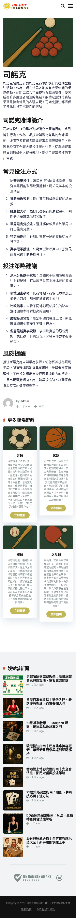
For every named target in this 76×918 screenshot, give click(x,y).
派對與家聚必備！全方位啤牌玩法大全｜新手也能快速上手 (49, 840)
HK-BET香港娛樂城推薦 (57, 903)
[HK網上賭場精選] (16, 5)
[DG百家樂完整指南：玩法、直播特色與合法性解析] (13, 832)
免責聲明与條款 (45, 909)
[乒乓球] (56, 548)
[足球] (20, 449)
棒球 (20, 555)
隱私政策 (26, 909)
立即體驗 (20, 515)
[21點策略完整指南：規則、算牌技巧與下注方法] (13, 809)
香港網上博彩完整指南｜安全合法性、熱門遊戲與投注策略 (49, 771)
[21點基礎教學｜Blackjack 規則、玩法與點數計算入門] (13, 740)
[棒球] (20, 548)
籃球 (56, 456)
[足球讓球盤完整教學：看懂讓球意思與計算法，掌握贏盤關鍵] (13, 694)
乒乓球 (56, 555)
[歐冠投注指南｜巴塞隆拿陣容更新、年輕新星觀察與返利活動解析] (13, 763)
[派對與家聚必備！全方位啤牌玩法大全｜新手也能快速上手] (13, 856)
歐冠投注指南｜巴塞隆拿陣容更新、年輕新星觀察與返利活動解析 (49, 750)
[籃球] (56, 449)
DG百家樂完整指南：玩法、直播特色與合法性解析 (49, 817)
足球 (20, 456)
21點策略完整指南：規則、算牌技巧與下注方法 (49, 794)
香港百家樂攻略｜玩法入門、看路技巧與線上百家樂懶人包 (49, 702)
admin (24, 401)
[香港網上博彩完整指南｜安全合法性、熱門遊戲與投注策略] (13, 786)
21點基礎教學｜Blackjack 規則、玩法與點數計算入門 (47, 725)
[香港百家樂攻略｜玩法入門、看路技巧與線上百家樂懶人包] (13, 717)
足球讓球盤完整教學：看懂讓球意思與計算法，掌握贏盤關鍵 (49, 678)
